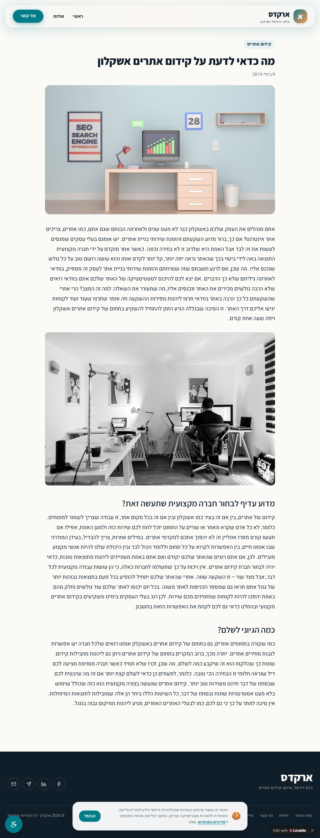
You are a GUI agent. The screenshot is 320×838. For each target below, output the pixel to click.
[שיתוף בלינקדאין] (44, 784)
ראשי (78, 16)
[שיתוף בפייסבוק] (58, 784)
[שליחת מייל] (14, 784)
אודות (58, 16)
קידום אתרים (259, 44)
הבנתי (90, 816)
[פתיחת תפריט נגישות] (13, 824)
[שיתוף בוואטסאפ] (28, 784)
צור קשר (28, 15)
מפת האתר (303, 815)
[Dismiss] (312, 830)
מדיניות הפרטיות (211, 822)
